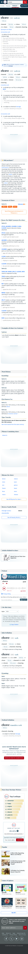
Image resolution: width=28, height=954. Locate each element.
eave (15, 482)
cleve (3, 482)
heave (4, 488)
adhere (8, 226)
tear (3, 271)
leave (15, 488)
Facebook (6, 939)
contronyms (5, 167)
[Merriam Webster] (14, 825)
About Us (8, 933)
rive (23, 271)
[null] (18, 831)
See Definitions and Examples (13, 834)
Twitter (11, 939)
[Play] (4, 588)
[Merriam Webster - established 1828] (5, 2)
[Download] (6, 583)
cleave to (4, 435)
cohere (14, 226)
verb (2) (17, 71)
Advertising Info (21, 933)
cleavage (18, 106)
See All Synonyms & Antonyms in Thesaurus (14, 212)
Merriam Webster (4, 921)
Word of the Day (14, 828)
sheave (16, 494)
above (8, 406)
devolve (12, 831)
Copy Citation (14, 624)
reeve (3, 494)
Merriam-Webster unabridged (14, 758)
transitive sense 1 (13, 413)
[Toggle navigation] (1, 2)
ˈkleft (4, 77)
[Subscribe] (3, 583)
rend (10, 271)
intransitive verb (5, 32)
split (14, 271)
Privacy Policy (13, 934)
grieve (16, 485)
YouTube (16, 939)
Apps (14, 933)
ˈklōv (23, 24)
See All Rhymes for (13, 499)
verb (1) (17, 18)
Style (3, 611)
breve (3, 479)
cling (19, 226)
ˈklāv (10, 27)
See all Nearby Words (13, 517)
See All (14, 912)
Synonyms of (6, 29)
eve (3, 485)
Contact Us (5, 934)
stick (3, 226)
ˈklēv (3, 21)
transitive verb (5, 85)
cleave (4, 228)
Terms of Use (22, 934)
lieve (3, 491)
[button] (15, 6)
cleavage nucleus (6, 510)
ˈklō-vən (17, 80)
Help (3, 933)
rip (6, 271)
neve (15, 491)
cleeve (16, 479)
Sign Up (22, 599)
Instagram (22, 939)
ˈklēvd (10, 24)
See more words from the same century (13, 424)
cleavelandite (5, 513)
